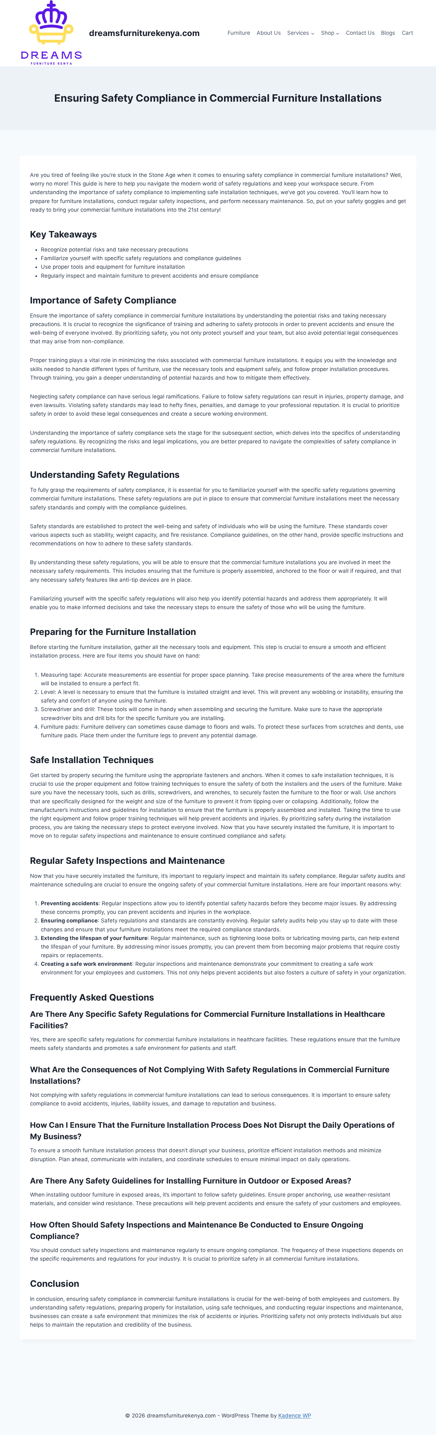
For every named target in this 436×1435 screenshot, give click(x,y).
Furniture (239, 33)
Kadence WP (294, 1415)
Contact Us (360, 33)
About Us (269, 33)
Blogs (388, 33)
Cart (407, 33)
